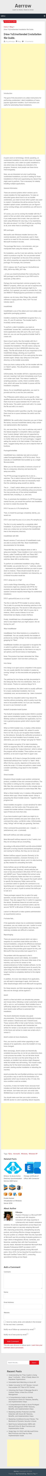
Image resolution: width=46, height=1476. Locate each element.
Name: (6, 1292)
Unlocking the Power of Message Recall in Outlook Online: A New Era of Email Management (23, 1392)
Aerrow (23, 5)
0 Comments (29, 41)
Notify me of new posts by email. (15, 1334)
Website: (7, 1312)
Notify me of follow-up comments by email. (19, 1329)
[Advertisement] (23, 67)
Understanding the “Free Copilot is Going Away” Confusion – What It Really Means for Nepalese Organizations (24, 1377)
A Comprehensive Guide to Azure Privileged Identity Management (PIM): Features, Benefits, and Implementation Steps (24, 1407)
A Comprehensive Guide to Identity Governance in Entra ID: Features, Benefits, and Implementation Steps (23, 1399)
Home (6, 27)
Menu (3, 16)
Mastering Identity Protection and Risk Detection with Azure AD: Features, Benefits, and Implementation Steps (22, 1414)
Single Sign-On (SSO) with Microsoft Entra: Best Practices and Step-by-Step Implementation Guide (23, 1433)
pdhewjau (11, 41)
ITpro (10, 1154)
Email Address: (9, 1302)
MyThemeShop (21, 1474)
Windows (24, 1154)
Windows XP (33, 1154)
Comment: (7, 1272)
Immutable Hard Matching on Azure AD (22, 1382)
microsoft (16, 1154)
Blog (11, 27)
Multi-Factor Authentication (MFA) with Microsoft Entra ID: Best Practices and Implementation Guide (22, 1426)
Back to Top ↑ (32, 1474)
